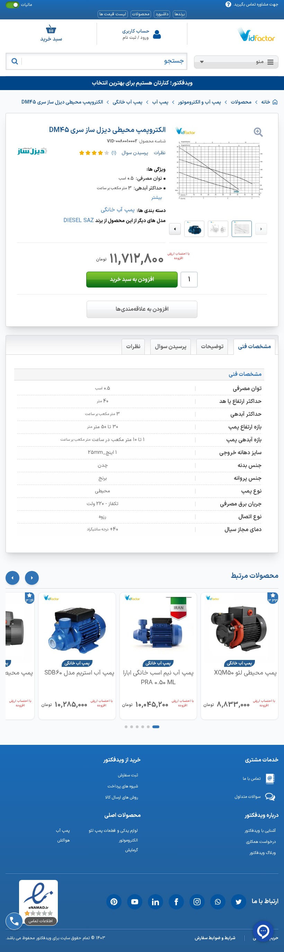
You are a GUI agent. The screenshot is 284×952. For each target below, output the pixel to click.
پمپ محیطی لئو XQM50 (245, 673)
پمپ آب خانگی (118, 210)
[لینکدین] (155, 901)
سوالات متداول (247, 797)
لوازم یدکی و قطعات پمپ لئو (113, 831)
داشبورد (162, 14)
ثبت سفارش (128, 775)
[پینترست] (114, 901)
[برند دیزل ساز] (32, 151)
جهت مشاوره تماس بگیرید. (255, 4)
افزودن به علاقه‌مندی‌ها (142, 309)
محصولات (140, 14)
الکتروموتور (128, 840)
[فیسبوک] (176, 901)
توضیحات (212, 347)
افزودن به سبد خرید (132, 279)
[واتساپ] (217, 901)
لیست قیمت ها (112, 14)
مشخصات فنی (254, 347)
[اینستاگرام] (197, 901)
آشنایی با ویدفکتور (260, 831)
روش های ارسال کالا (121, 797)
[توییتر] (238, 901)
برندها (180, 14)
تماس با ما (251, 779)
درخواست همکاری (261, 842)
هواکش (63, 840)
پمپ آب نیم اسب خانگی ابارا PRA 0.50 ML (158, 677)
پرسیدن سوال (170, 347)
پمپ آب (63, 831)
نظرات (133, 347)
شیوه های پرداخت (123, 786)
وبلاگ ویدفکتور (262, 853)
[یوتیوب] (134, 901)
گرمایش (131, 850)
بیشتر (156, 197)
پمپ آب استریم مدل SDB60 (79, 673)
